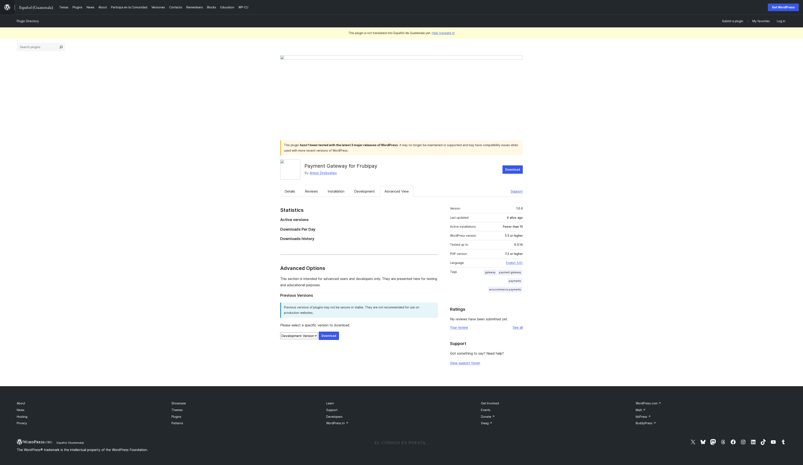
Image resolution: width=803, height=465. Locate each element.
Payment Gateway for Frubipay (340, 166)
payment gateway (510, 272)
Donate (488, 416)
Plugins (176, 416)
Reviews (311, 191)
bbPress (643, 416)
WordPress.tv (337, 423)
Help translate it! (443, 33)
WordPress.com (648, 403)
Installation (336, 191)
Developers (334, 416)
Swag (486, 423)
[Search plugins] (61, 47)
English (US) (514, 262)
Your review (459, 327)
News (20, 410)
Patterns (177, 423)
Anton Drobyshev (323, 173)
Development (364, 191)
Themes (177, 410)
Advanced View (397, 191)
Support (517, 191)
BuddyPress (646, 423)
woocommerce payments (505, 289)
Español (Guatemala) (70, 442)
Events (485, 410)
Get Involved (490, 403)
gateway (490, 272)
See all (518, 327)
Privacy (22, 423)
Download (512, 169)
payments (515, 280)
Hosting (22, 416)
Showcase (178, 403)
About (21, 403)
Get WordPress (783, 7)
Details (290, 191)
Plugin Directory (28, 21)
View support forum (465, 363)
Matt (641, 410)
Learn (330, 403)
